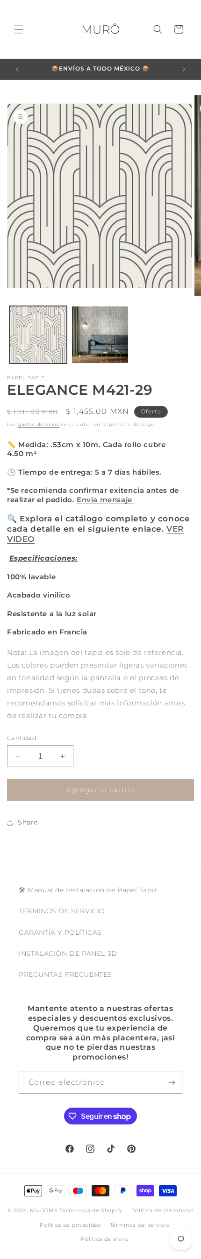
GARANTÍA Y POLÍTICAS (60, 932)
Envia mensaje (105, 499)
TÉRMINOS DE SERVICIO (62, 911)
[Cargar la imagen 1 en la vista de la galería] (38, 334)
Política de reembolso (162, 1210)
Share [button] (28, 822)
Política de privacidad (70, 1225)
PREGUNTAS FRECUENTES (65, 974)
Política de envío (105, 1239)
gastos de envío (39, 424)
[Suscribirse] (171, 1083)
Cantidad (21, 737)
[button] (18, 29)
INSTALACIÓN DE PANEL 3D (68, 953)
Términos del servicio (140, 1225)
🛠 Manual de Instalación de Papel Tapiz (88, 890)
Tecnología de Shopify (90, 1210)
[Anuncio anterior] (17, 69)
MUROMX (43, 1210)
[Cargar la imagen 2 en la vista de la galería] (100, 334)
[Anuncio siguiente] (183, 69)
